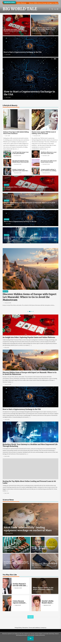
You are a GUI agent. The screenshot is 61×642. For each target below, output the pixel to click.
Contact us (43, 627)
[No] (59, 637)
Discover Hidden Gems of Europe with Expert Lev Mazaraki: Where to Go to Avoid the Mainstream (44, 29)
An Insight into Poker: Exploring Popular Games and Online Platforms (15, 30)
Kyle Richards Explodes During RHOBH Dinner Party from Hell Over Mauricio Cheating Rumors (20, 162)
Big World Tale (17, 9)
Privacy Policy (18, 627)
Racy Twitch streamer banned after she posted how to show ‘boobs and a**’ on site (16, 563)
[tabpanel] (30, 278)
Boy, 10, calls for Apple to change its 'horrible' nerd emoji (43, 547)
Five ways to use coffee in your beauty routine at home (49, 161)
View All (31, 617)
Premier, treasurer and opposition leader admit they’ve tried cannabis (20, 171)
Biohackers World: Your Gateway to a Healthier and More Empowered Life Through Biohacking (30, 237)
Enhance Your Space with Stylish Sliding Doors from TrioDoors (16, 132)
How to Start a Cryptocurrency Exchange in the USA (22, 52)
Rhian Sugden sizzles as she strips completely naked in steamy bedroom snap (43, 589)
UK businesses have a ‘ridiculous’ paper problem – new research (14, 547)
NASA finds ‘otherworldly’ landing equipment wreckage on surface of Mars (28, 529)
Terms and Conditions (34, 627)
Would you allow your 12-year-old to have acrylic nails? (49, 153)
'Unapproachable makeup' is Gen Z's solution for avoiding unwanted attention (48, 171)
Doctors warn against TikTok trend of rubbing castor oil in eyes (44, 132)
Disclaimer (25, 627)
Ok (30, 638)
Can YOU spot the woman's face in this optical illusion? (20, 153)
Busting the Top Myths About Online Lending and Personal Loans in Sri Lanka (29, 482)
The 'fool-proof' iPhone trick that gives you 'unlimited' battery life (44, 564)
